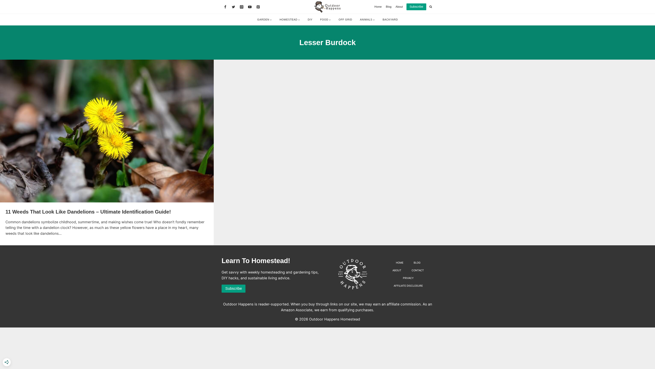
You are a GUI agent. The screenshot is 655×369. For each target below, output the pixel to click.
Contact (418, 270)
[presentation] (107, 131)
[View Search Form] (430, 7)
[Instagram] (241, 6)
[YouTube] (249, 6)
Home (378, 6)
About (399, 6)
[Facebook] (225, 6)
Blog (388, 6)
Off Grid (345, 19)
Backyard (390, 19)
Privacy (408, 278)
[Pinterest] (258, 6)
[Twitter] (233, 6)
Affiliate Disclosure (408, 285)
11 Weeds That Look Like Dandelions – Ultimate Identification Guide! (88, 212)
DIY (310, 19)
